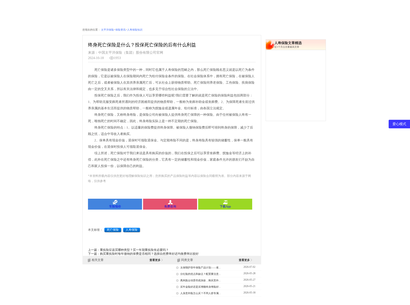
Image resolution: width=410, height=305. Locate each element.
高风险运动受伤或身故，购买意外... (200, 280)
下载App (225, 206)
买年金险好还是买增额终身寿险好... (200, 286)
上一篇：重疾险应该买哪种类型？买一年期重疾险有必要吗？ (128, 250)
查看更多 (155, 260)
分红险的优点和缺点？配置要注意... (200, 273)
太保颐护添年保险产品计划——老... (200, 267)
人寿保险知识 (134, 29)
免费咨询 (170, 206)
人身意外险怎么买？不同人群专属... (200, 293)
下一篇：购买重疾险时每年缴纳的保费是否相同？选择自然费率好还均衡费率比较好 (143, 253)
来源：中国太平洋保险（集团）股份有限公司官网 (125, 52)
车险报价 (115, 206)
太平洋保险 (107, 29)
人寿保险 (132, 229)
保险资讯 (120, 29)
